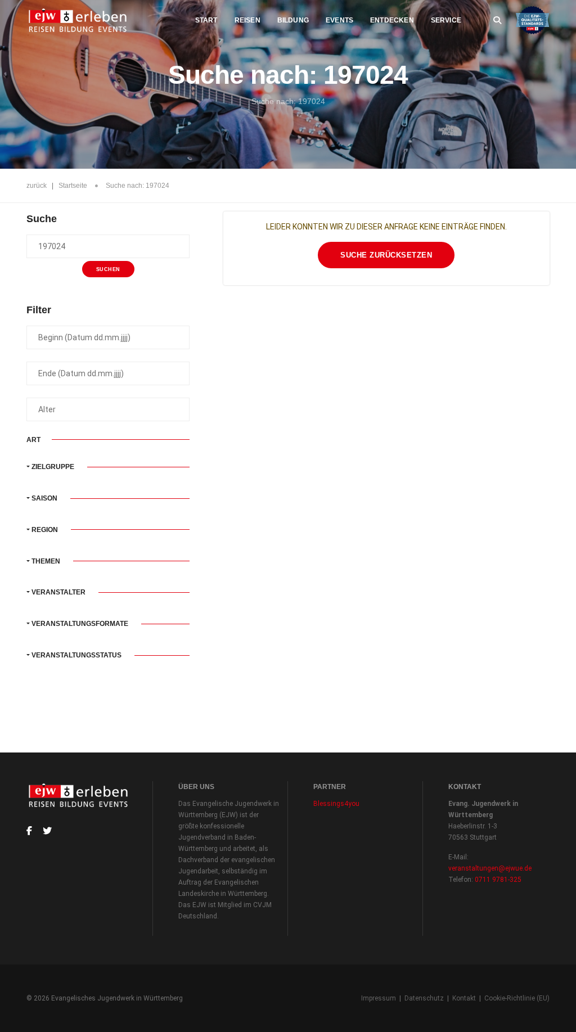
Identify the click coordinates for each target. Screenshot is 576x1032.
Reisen (247, 20)
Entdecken (392, 20)
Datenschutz (424, 998)
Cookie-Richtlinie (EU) (517, 998)
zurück (36, 186)
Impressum (378, 998)
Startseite (72, 186)
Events (339, 20)
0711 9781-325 (498, 880)
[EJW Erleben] (78, 20)
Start (206, 20)
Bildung (293, 20)
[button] (108, 467)
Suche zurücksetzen (386, 255)
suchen (108, 269)
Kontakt (464, 998)
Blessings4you (336, 804)
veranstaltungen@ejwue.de (490, 868)
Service (446, 20)
